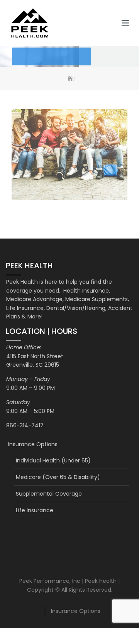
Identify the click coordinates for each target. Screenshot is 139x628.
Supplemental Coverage (49, 494)
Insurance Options (33, 444)
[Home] (69, 78)
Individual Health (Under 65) (53, 460)
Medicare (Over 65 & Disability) (58, 477)
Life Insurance (34, 510)
